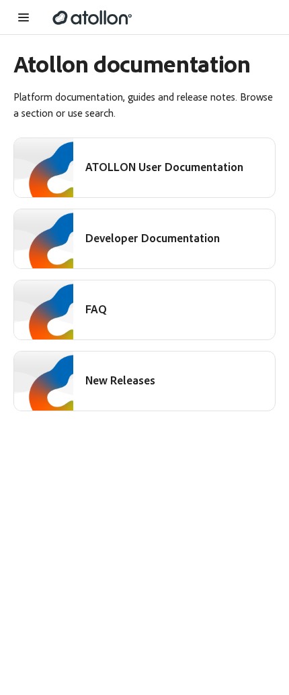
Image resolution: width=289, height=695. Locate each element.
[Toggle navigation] (26, 17)
